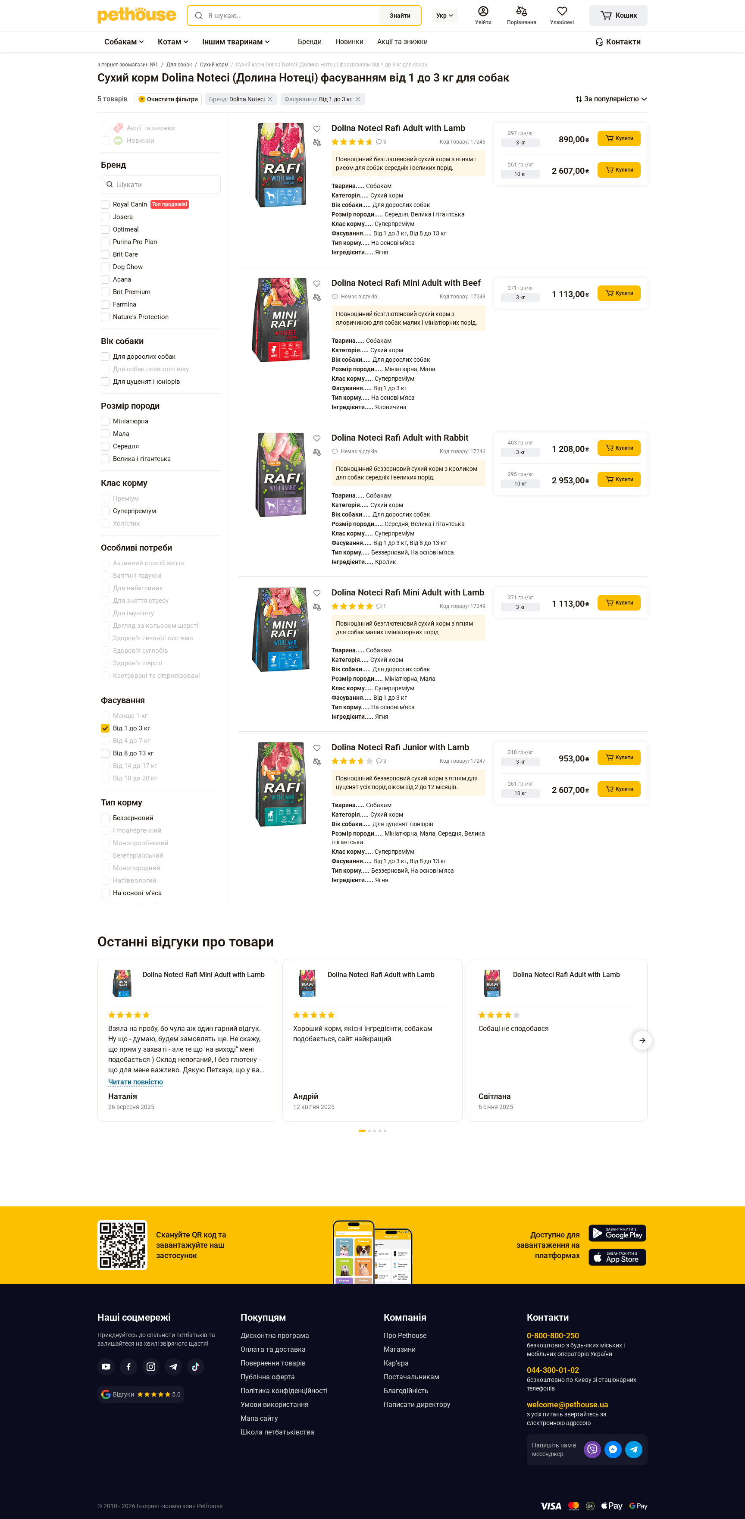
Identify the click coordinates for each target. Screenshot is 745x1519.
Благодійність (406, 1391)
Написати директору (417, 1404)
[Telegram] (633, 1449)
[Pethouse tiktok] (195, 1366)
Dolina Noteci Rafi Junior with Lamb (400, 747)
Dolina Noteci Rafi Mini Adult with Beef (406, 283)
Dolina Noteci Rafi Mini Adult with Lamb (408, 592)
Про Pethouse (405, 1335)
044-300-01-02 (553, 1370)
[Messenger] (613, 1449)
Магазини (400, 1349)
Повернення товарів (273, 1363)
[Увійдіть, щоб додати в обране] (317, 129)
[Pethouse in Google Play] (617, 1233)
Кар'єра (396, 1363)
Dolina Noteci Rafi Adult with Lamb (398, 128)
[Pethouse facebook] (128, 1366)
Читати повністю (135, 1082)
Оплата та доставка (273, 1349)
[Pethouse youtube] (106, 1366)
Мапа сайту (259, 1418)
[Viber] (592, 1449)
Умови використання (275, 1404)
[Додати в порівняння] (317, 143)
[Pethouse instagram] (151, 1366)
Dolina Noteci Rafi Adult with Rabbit (400, 437)
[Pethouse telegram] (173, 1366)
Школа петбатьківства (277, 1432)
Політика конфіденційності (284, 1391)
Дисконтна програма (275, 1335)
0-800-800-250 (553, 1335)
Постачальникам (411, 1377)
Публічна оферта (268, 1377)
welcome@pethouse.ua (567, 1404)
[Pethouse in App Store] (617, 1257)
